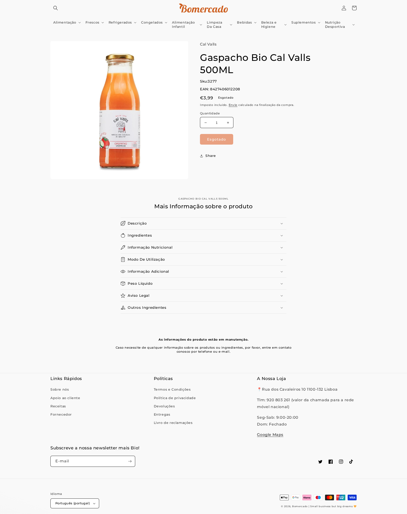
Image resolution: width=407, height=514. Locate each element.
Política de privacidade (175, 398)
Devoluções (164, 406)
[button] (55, 8)
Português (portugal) (72, 503)
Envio (233, 105)
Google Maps (270, 434)
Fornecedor (61, 414)
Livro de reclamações (173, 423)
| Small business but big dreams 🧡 (333, 506)
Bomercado (300, 506)
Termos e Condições (172, 389)
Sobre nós (59, 389)
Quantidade (210, 113)
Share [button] (210, 156)
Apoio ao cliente (65, 398)
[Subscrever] (130, 461)
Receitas (58, 406)
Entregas (162, 414)
